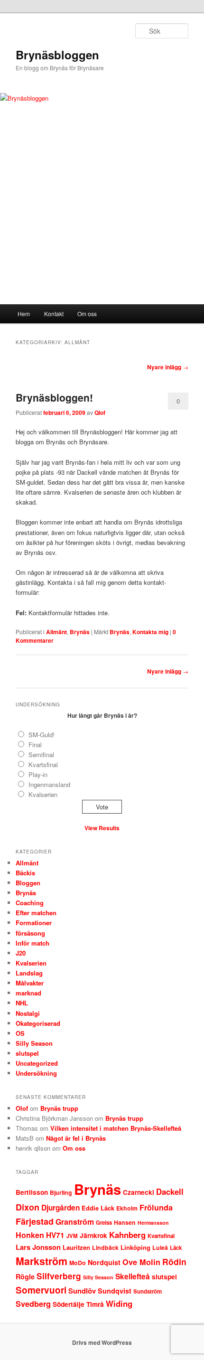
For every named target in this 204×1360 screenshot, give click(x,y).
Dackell (170, 1191)
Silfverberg (59, 1276)
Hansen (125, 1222)
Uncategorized (37, 1063)
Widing (119, 1303)
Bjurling (61, 1192)
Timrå (95, 1304)
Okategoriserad (38, 1023)
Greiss (104, 1223)
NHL (22, 1002)
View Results (102, 828)
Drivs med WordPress (102, 1342)
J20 (21, 952)
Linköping (135, 1247)
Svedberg (33, 1303)
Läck (176, 1248)
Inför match (32, 942)
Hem (24, 314)
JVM (72, 1236)
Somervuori (41, 1290)
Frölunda (156, 1207)
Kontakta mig (150, 632)
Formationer (34, 922)
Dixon (27, 1207)
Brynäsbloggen (57, 55)
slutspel (27, 1053)
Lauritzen (76, 1247)
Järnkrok (93, 1235)
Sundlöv (82, 1290)
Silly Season (34, 1043)
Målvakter (30, 982)
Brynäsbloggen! (54, 397)
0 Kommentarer (178, 403)
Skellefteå (132, 1276)
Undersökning (36, 1073)
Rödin (174, 1261)
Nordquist (104, 1262)
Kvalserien (42, 794)
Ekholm (127, 1208)
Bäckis (25, 872)
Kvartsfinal (43, 764)
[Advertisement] (102, 228)
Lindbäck (105, 1247)
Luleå (160, 1247)
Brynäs (80, 632)
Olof (22, 1108)
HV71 (55, 1235)
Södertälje (68, 1304)
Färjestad (35, 1221)
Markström (41, 1261)
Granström (75, 1221)
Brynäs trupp (59, 1108)
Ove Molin (141, 1262)
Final (35, 744)
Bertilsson (32, 1192)
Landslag (29, 972)
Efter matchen (36, 912)
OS (20, 1033)
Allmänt (56, 632)
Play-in (37, 774)
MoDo (77, 1262)
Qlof (99, 412)
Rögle (25, 1276)
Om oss (87, 314)
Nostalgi (28, 1013)
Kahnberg (127, 1234)
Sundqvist (114, 1290)
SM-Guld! (41, 734)
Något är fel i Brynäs (76, 1138)
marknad (28, 992)
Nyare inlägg (167, 367)
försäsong (30, 933)
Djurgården (60, 1207)
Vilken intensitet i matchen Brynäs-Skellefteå (115, 1128)
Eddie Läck (98, 1207)
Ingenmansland (49, 784)
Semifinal (41, 754)
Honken (30, 1234)
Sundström (147, 1291)
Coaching (30, 902)
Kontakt (54, 314)
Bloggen (28, 882)
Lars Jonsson (38, 1247)
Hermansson (153, 1222)
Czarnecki (138, 1192)
